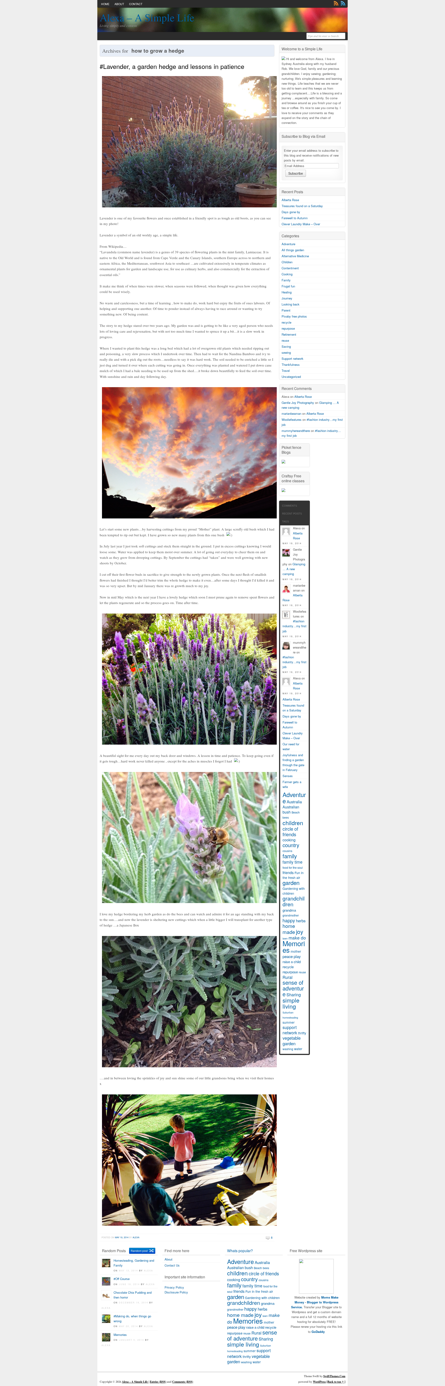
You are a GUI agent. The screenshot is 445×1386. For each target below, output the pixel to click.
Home (105, 4)
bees (286, 817)
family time (292, 862)
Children (287, 262)
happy (289, 920)
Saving (286, 346)
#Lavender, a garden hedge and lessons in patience (172, 66)
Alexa (136, 1237)
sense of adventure (293, 988)
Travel (286, 370)
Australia (294, 801)
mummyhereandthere (296, 430)
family (290, 856)
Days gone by (291, 212)
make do (297, 937)
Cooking (287, 274)
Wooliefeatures (292, 419)
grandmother (291, 915)
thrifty (302, 1033)
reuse (285, 340)
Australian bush (291, 809)
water (298, 1048)
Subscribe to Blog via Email (303, 136)
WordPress (319, 1382)
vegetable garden (292, 1040)
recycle (286, 322)
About (119, 4)
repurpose (288, 328)
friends (288, 872)
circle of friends (290, 831)
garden (291, 882)
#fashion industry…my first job (294, 626)
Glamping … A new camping (294, 569)
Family (286, 280)
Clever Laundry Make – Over (301, 224)
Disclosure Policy (176, 1292)
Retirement (289, 334)
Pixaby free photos (294, 316)
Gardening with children (294, 891)
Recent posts (292, 513)
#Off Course (122, 1279)
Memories (294, 946)
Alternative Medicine (295, 256)
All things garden (293, 250)
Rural (287, 977)
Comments (343, 3)
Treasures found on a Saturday (302, 206)
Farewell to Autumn (295, 218)
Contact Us (172, 1265)
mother (296, 951)
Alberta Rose (290, 200)
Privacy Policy (174, 1287)
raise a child (292, 961)
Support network (292, 358)
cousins (287, 851)
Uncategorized (291, 376)
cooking (289, 840)
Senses (288, 776)
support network (290, 1029)
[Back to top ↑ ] (336, 1382)
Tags (285, 521)
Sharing (293, 994)
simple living (291, 1003)
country (291, 845)
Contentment (290, 268)
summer (289, 1022)
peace (288, 956)
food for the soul (293, 867)
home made (289, 928)
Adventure (288, 244)
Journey (287, 298)
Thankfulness (291, 364)
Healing (287, 292)
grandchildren (294, 901)
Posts (336, 3)
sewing (286, 352)
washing (288, 1049)
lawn (265, 1316)
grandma (289, 910)
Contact (135, 4)
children (293, 822)
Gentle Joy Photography (298, 402)
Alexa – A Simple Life (147, 17)
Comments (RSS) (182, 1382)
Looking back (290, 304)
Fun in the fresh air (293, 875)
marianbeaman (291, 413)
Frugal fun (288, 286)
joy (299, 931)
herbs (300, 920)
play (297, 956)
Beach (296, 812)
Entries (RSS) (158, 1382)
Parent (286, 310)
